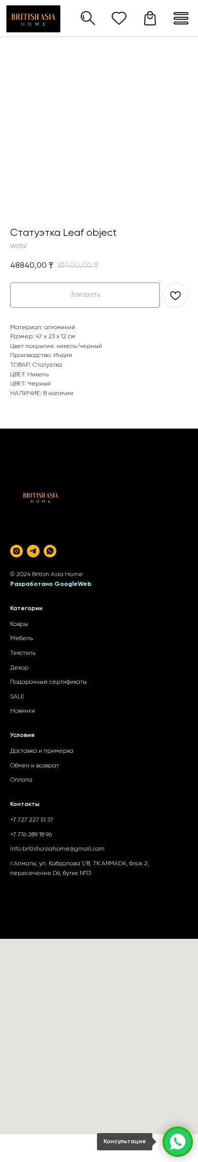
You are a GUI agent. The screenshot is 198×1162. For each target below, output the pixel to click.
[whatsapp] (50, 551)
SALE (17, 697)
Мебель (21, 639)
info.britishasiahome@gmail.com (57, 849)
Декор (19, 668)
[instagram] (16, 551)
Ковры (19, 624)
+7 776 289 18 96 (31, 835)
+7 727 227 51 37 (31, 820)
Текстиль (23, 653)
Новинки (22, 711)
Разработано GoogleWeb (50, 584)
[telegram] (33, 551)
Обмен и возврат (34, 766)
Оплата (21, 780)
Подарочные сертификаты (48, 682)
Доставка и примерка (42, 751)
